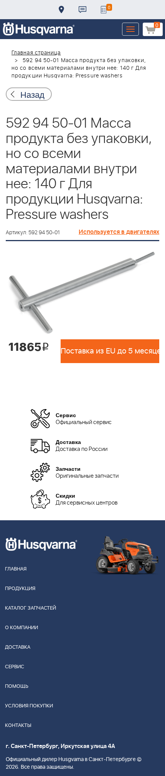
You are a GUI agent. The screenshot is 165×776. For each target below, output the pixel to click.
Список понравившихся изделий (103, 9)
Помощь (16, 686)
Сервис (14, 667)
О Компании (21, 627)
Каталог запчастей (30, 608)
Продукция (20, 588)
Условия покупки (29, 706)
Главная (15, 569)
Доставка (61, 9)
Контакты (82, 9)
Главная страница (36, 53)
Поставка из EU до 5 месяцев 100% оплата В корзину (110, 351)
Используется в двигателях (119, 232)
